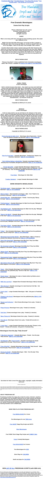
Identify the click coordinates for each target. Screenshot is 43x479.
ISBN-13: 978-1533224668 (20, 241)
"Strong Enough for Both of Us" (10, 136)
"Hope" (2, 269)
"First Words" (4, 320)
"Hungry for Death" (5, 352)
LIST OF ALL (10, 468)
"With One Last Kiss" (6, 281)
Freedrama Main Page (7, 1)
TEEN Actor (28, 419)
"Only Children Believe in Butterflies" (12, 161)
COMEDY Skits (33, 434)
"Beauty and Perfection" (7, 302)
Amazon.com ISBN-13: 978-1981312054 (31, 63)
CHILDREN (26, 454)
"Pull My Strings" (5, 203)
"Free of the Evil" (5, 346)
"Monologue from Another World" (9, 236)
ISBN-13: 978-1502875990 (16, 336)
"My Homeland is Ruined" (7, 246)
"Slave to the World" (6, 214)
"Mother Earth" (4, 251)
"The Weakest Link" (5, 208)
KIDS (27, 449)
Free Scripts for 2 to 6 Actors (26, 2)
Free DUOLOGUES (18, 444)
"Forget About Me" (8, 167)
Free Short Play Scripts (31, 1)
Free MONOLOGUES (18, 414)
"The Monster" (4, 340)
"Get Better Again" (5, 188)
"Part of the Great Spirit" (7, 240)
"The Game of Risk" (5, 225)
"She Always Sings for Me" (7, 263)
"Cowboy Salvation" (10, 179)
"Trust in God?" (15, 340)
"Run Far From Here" (8, 155)
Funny (15, 439)
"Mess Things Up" (5, 316)
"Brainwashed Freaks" (6, 257)
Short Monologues (21, 429)
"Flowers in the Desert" (6, 296)
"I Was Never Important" (7, 335)
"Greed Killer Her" (5, 197)
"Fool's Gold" (4, 291)
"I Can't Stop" (4, 325)
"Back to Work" (4, 194)
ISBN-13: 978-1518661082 (32, 137)
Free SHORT (13, 424)
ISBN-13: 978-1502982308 (28, 238)
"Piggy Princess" (5, 307)
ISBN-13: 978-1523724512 (12, 204)
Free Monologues (19, 1)
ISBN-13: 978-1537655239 (13, 199)
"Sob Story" (3, 312)
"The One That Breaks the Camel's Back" (11, 220)
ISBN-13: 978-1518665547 (27, 157)
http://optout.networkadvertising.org (8, 477)
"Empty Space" (4, 276)
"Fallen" (2, 231)
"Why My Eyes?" (4, 286)
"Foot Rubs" (13, 175)
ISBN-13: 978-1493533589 (21, 232)
